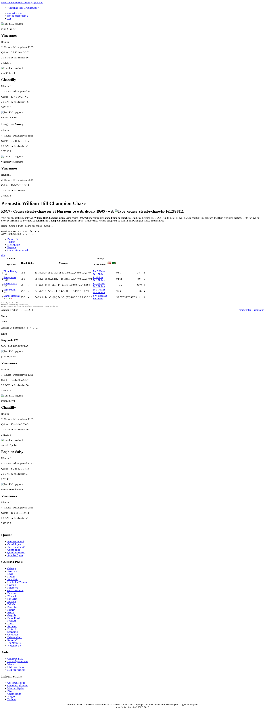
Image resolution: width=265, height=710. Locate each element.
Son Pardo (12, 598)
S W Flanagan (100, 295)
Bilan (10, 691)
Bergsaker (12, 607)
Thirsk (10, 623)
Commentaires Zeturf (17, 250)
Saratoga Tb (13, 640)
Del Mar (11, 604)
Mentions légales (15, 688)
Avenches (12, 571)
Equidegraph (13, 244)
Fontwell (11, 629)
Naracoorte (12, 587)
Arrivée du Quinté (16, 547)
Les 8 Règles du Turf (17, 661)
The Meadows (14, 643)
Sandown (12, 626)
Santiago (11, 601)
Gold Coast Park (15, 590)
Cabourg (11, 568)
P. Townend (99, 283)
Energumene (10, 277)
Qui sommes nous (16, 682)
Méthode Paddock (16, 669)
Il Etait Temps (10, 283)
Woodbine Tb (14, 645)
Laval (10, 574)
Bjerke (10, 612)
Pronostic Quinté (15, 541)
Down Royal (13, 618)
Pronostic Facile (22, 2)
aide (9, 18)
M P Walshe (99, 289)
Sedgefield (12, 632)
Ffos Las (11, 621)
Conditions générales (17, 685)
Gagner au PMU (15, 658)
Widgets (11, 696)
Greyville (11, 615)
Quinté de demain (16, 552)
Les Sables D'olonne (17, 582)
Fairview (11, 593)
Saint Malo (12, 579)
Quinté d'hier (13, 549)
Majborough (9, 289)
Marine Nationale (12, 295)
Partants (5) (12, 239)
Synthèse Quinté (15, 555)
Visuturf (11, 242)
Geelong (11, 585)
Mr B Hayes (99, 271)
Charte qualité (14, 694)
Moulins (11, 576)
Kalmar (11, 609)
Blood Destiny (11, 271)
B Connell (98, 298)
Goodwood (12, 634)
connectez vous (14, 13)
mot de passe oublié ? (17, 15)
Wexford (11, 596)
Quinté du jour (14, 544)
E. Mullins (98, 277)
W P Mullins (99, 274)
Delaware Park (14, 637)
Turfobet (11, 699)
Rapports (11, 247)
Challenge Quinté (15, 667)
